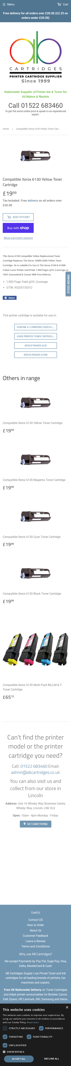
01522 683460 (42, 105)
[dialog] (35, 1035)
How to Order (35, 925)
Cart (65, 4)
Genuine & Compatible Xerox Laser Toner (37, 327)
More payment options (18, 238)
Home (6, 128)
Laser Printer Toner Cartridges (36, 336)
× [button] (67, 1007)
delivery (33, 200)
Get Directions (37, 824)
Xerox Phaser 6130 (36, 345)
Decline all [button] (51, 1058)
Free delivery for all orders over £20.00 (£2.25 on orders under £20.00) (35, 16)
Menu (11, 4)
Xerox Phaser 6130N (35, 354)
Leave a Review (36, 941)
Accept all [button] (19, 1058)
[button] (35, 1052)
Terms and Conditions (35, 946)
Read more (33, 1022)
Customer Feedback (35, 935)
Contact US (35, 920)
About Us (35, 930)
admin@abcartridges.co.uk (35, 772)
